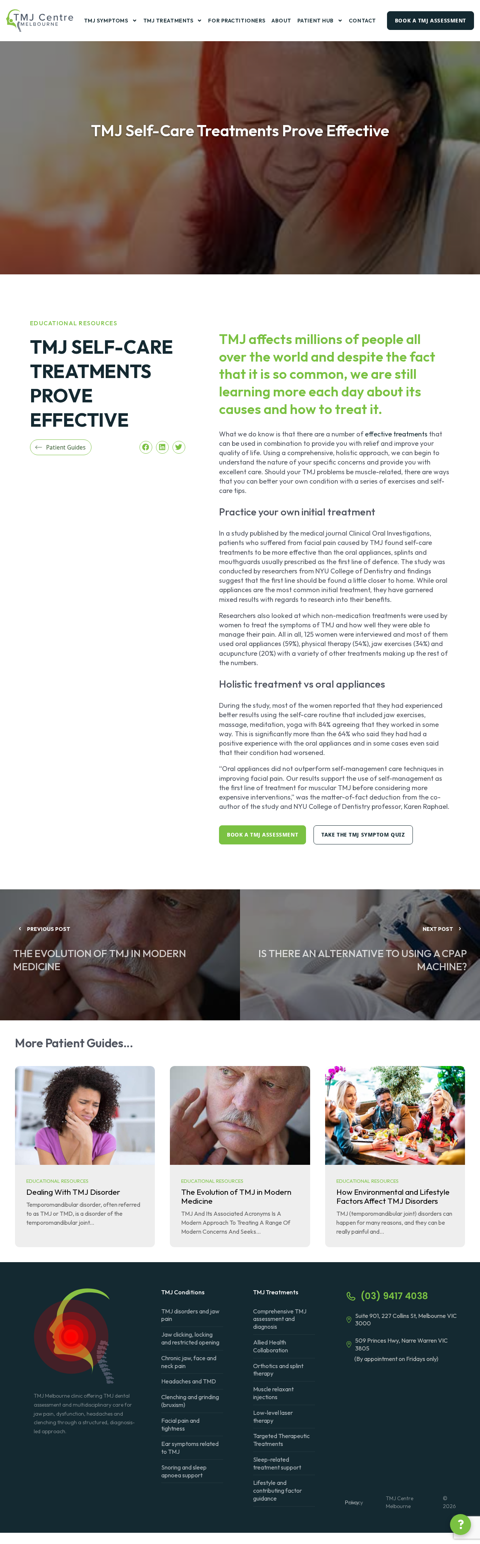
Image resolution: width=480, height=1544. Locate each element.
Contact (362, 20)
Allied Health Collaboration (270, 1346)
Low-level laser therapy (273, 1416)
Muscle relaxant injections (273, 1393)
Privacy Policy (354, 1502)
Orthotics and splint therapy (278, 1369)
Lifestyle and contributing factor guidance (277, 1490)
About (281, 20)
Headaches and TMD (188, 1381)
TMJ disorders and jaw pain (190, 1315)
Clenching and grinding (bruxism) (190, 1401)
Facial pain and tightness (180, 1424)
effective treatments (396, 434)
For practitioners (237, 20)
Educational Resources (73, 323)
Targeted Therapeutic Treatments (281, 1439)
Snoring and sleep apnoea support (184, 1471)
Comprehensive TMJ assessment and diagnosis (279, 1319)
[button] (146, 447)
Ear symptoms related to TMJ (190, 1447)
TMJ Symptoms (106, 20)
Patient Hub (315, 20)
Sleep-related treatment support (277, 1463)
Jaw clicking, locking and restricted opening (190, 1338)
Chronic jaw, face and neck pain (188, 1362)
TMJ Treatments (168, 20)
